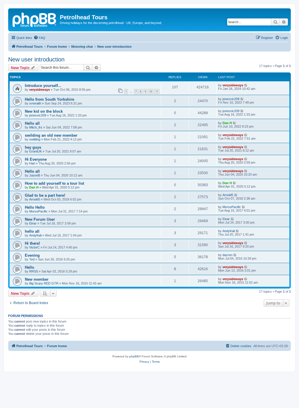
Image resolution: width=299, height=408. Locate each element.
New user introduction (36, 59)
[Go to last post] (246, 85)
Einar (32, 223)
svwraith (35, 103)
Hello (29, 267)
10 (150, 91)
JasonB (34, 175)
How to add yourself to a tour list (54, 183)
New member (36, 279)
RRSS (33, 271)
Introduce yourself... (43, 85)
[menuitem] (39, 37)
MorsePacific (38, 211)
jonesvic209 (230, 99)
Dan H (227, 123)
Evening (32, 255)
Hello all (32, 123)
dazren (227, 255)
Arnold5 (34, 199)
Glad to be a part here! (45, 195)
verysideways (39, 89)
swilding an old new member (51, 135)
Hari (32, 163)
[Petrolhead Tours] (35, 19)
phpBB (134, 356)
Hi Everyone (36, 159)
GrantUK (35, 151)
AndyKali (35, 235)
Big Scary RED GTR (43, 283)
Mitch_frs (35, 127)
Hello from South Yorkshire (49, 99)
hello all (32, 231)
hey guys (33, 147)
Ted (31, 259)
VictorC (34, 247)
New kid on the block (44, 111)
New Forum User (40, 219)
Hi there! (32, 243)
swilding (34, 139)
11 (156, 91)
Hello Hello (35, 207)
